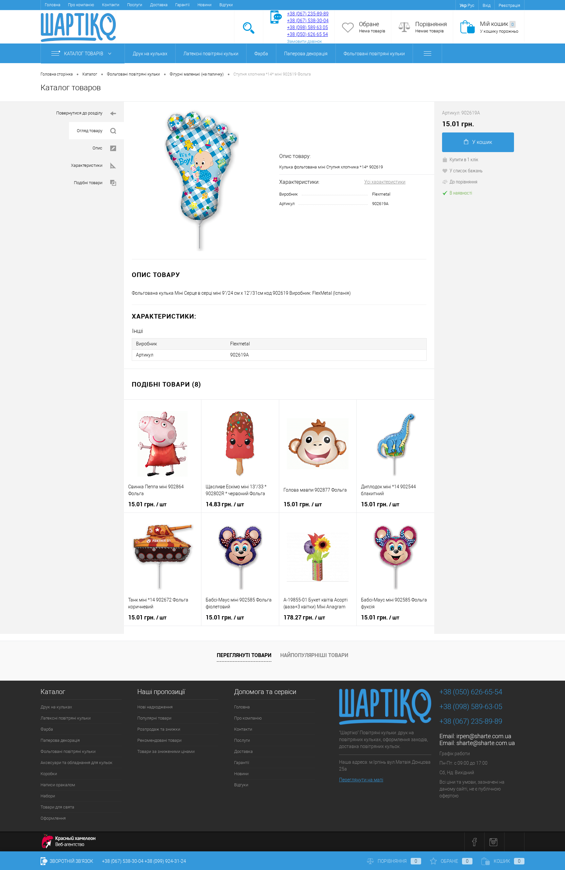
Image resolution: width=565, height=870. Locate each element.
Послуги (134, 5)
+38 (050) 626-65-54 (470, 691)
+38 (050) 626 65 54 (307, 34)
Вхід (486, 5)
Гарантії (182, 5)
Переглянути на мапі (361, 779)
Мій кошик (497, 23)
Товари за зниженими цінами (166, 751)
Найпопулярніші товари (314, 655)
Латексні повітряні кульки (210, 53)
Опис (97, 148)
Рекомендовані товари (159, 740)
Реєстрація (509, 5)
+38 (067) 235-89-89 (308, 13)
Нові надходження (155, 707)
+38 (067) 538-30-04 (123, 861)
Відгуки (226, 5)
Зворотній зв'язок (71, 861)
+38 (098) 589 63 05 (307, 27)
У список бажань (466, 170)
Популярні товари (154, 718)
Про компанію (81, 5)
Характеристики (86, 165)
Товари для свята (57, 807)
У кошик (482, 142)
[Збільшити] (201, 180)
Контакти (110, 5)
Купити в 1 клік (464, 159)
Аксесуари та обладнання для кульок (76, 762)
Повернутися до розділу (79, 113)
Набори (48, 795)
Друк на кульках (150, 53)
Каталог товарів (84, 53)
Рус (471, 5)
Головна (52, 5)
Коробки (49, 773)
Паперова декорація (306, 53)
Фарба (261, 53)
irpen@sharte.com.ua (483, 736)
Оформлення (53, 818)
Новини (204, 5)
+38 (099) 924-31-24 (165, 861)
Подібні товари (88, 182)
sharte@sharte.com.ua (485, 743)
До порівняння (463, 181)
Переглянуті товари (244, 655)
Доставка (158, 5)
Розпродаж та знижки (158, 729)
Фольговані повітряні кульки (374, 53)
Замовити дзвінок (304, 41)
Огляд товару (89, 130)
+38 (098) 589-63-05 (470, 706)
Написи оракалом (58, 784)
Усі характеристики (384, 181)
